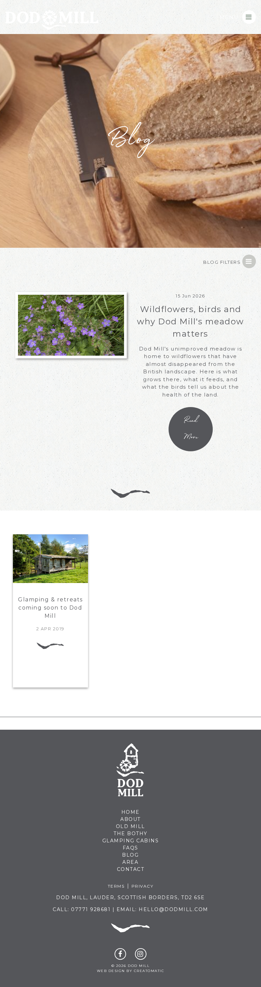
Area (130, 862)
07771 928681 (90, 909)
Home (130, 812)
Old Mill (130, 826)
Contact (130, 869)
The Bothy (130, 833)
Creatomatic (149, 971)
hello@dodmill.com (173, 909)
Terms (116, 886)
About (130, 819)
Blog (130, 855)
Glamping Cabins (130, 841)
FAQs (130, 848)
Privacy (143, 886)
